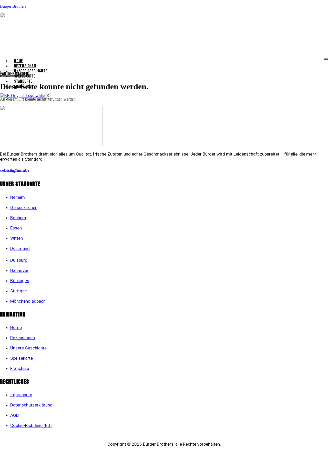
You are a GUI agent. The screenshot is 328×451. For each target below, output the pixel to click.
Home (18, 60)
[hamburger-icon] (326, 59)
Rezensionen (25, 66)
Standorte (23, 81)
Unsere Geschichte (31, 71)
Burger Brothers (13, 6)
